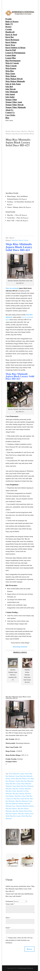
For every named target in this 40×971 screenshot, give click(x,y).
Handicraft (10, 32)
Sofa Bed (9, 86)
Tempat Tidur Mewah (14, 104)
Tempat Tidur (11, 99)
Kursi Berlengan (12, 39)
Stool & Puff (10, 50)
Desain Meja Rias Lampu (16, 774)
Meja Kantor (10, 68)
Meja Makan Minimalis (15, 81)
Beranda (8, 131)
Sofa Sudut (10, 97)
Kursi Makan (11, 42)
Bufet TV (9, 24)
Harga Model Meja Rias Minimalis (23, 786)
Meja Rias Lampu (20, 796)
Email (8, 928)
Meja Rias (9, 71)
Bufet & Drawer (12, 21)
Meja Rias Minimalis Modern (25, 806)
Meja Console (11, 65)
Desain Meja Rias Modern (19, 778)
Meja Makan (10, 76)
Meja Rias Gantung (18, 793)
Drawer (8, 26)
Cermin (8, 29)
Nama (8, 918)
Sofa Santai (10, 94)
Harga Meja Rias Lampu (13, 784)
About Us (9, 110)
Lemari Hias (10, 58)
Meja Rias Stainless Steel (25, 814)
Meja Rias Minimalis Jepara (19, 245)
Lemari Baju (10, 55)
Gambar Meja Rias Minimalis (24, 781)
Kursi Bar (9, 37)
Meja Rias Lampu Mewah (21, 799)
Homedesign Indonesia (26, 968)
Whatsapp (12, 230)
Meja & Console (12, 63)
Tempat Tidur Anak (13, 102)
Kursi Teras (10, 45)
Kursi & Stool (11, 34)
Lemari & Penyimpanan (15, 52)
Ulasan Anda (10, 904)
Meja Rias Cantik (11, 791)
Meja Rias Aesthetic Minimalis (21, 789)
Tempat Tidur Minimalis (15, 107)
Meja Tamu (10, 73)
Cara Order (10, 115)
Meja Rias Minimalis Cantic (24, 801)
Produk (8, 19)
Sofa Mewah (10, 89)
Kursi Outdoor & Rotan (15, 47)
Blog (7, 117)
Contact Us (10, 112)
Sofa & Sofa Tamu (13, 84)
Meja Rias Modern (11, 808)
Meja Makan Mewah (14, 78)
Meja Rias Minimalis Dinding (14, 803)
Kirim (29, 949)
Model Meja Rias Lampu (13, 816)
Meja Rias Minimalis (17, 374)
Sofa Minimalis (11, 91)
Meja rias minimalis (12, 288)
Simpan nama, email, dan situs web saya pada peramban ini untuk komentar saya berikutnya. (19, 940)
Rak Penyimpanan (12, 60)
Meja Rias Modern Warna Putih (22, 811)
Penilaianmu (9, 901)
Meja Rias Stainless (11, 814)
